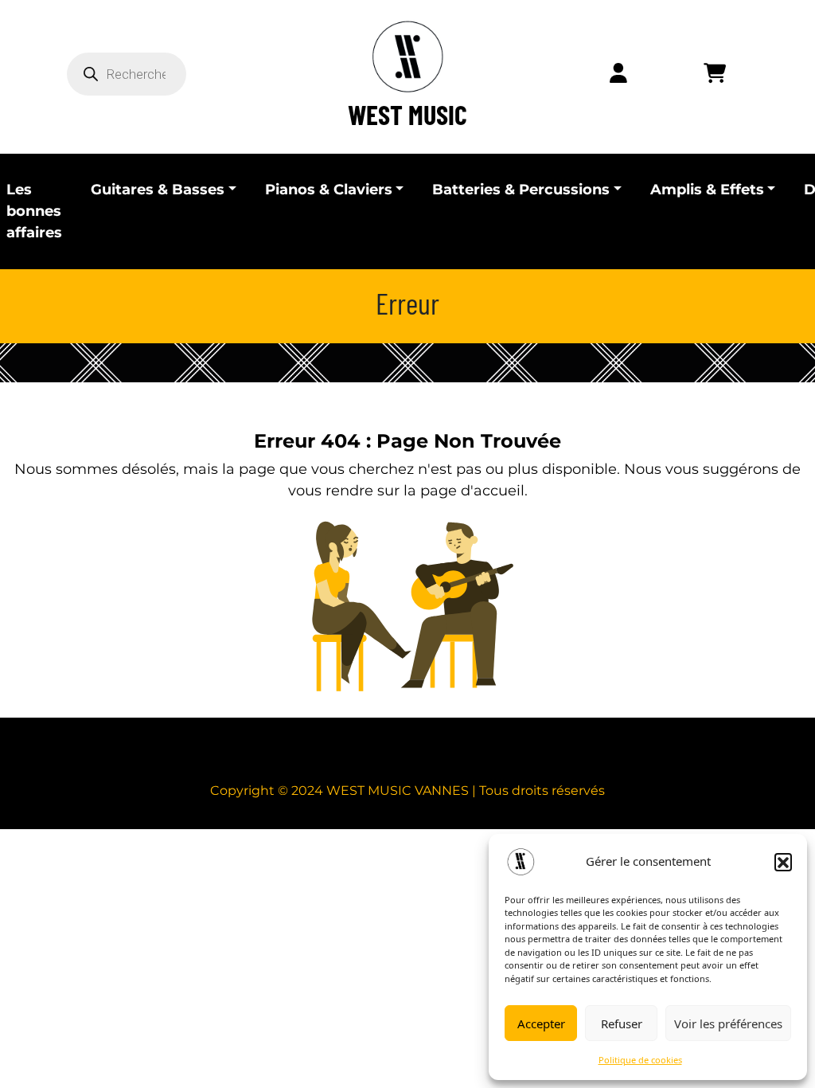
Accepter (541, 1023)
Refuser (621, 1023)
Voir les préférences (728, 1023)
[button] (783, 862)
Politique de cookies (640, 1060)
